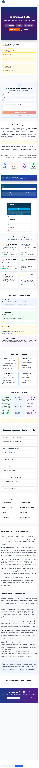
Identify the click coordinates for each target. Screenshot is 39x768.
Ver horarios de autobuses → (7, 333)
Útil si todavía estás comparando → (15, 213)
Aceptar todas (19, 765)
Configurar (12, 765)
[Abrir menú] (36, 2)
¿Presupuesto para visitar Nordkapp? (9, 459)
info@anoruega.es (27, 107)
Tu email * (4, 97)
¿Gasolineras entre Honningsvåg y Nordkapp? (11, 485)
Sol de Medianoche (26, 698)
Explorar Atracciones (14, 29)
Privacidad (4, 763)
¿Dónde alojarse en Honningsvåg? (8, 452)
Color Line (27, 192)
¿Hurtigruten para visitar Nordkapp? (9, 470)
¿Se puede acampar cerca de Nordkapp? (10, 481)
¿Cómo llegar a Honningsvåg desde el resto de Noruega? (13, 444)
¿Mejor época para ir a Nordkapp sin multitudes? (11, 477)
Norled (10, 194)
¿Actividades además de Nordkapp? (9, 488)
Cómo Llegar (25, 29)
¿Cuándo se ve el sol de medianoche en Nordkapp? (12, 437)
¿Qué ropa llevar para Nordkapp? (8, 463)
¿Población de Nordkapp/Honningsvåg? (9, 474)
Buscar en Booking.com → (19, 208)
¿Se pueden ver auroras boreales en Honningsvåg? (12, 441)
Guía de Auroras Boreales (13, 698)
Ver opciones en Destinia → (19, 211)
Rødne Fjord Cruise (28, 194)
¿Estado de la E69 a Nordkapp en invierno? (10, 448)
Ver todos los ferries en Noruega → (19, 189)
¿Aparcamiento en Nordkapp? (7, 466)
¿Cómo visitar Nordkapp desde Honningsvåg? (11, 434)
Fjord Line (10, 192)
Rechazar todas (4, 765)
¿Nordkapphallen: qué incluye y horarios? (10, 455)
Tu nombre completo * (6, 92)
